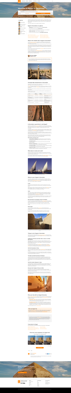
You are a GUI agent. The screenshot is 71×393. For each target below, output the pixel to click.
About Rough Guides (31, 381)
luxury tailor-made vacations (33, 296)
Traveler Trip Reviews (47, 382)
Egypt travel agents (39, 317)
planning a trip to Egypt (33, 42)
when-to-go (27, 16)
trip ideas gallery (38, 305)
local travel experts (45, 297)
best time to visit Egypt (39, 50)
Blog (29, 385)
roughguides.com (20, 16)
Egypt (25, 16)
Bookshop (30, 382)
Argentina (38, 386)
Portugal (38, 382)
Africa (23, 16)
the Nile (47, 187)
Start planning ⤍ (22, 372)
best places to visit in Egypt (36, 180)
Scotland (38, 385)
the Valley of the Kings (46, 155)
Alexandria (42, 48)
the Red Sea (39, 244)
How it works (46, 381)
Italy (37, 381)
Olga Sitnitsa (34, 353)
